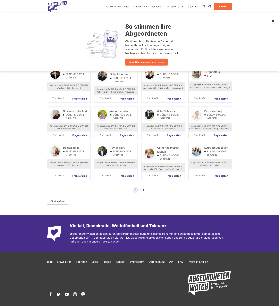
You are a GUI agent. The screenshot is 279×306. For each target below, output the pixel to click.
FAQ (180, 261)
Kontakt (120, 261)
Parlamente (173, 6)
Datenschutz (157, 261)
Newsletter (64, 261)
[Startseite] (57, 6)
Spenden (81, 261)
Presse (106, 261)
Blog (50, 261)
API (171, 261)
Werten (107, 241)
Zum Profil (58, 98)
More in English (198, 261)
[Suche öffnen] (204, 6)
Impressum (137, 261)
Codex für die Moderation (202, 237)
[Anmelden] (210, 6)
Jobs (95, 261)
